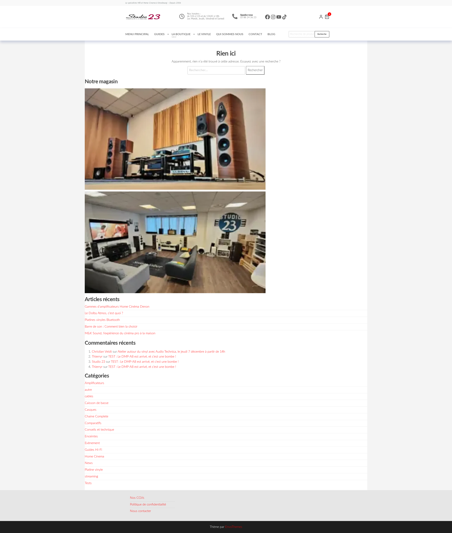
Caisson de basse (96, 403)
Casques (90, 409)
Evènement (92, 443)
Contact (255, 34)
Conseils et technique (99, 429)
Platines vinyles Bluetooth (102, 320)
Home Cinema (94, 456)
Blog (271, 34)
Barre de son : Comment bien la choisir (111, 326)
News (89, 463)
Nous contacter (140, 511)
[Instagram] (273, 16)
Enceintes (91, 436)
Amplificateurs (94, 383)
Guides (159, 34)
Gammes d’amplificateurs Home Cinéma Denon (117, 306)
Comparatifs (93, 423)
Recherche (321, 34)
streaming (91, 476)
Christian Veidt (102, 351)
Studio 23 (98, 361)
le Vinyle (204, 34)
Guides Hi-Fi (93, 449)
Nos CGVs (137, 497)
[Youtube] (278, 16)
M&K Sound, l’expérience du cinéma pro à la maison (120, 333)
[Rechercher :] (216, 70)
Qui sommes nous (229, 34)
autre (88, 389)
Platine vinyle (94, 469)
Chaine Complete (96, 416)
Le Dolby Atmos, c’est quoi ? (104, 313)
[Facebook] (267, 16)
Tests (88, 483)
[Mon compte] (321, 16)
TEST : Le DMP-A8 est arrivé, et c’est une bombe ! (142, 356)
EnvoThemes (233, 527)
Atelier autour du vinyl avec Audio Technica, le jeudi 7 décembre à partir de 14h (171, 351)
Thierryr (97, 356)
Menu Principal (137, 34)
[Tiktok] (284, 16)
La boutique (181, 35)
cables (89, 396)
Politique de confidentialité (148, 504)
